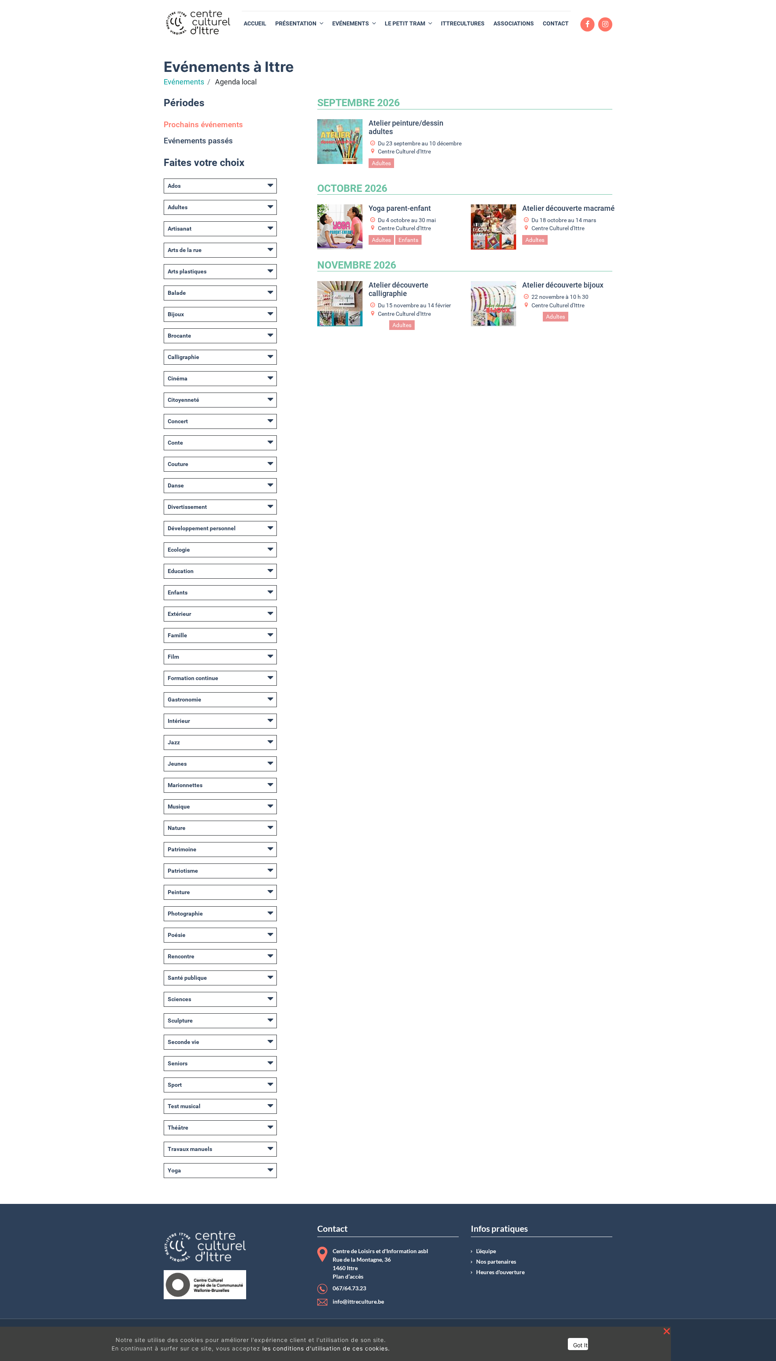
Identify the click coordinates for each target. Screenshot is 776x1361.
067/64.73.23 (349, 1288)
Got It (580, 1345)
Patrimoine (182, 849)
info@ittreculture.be (358, 1301)
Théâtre (178, 1127)
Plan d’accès (348, 1276)
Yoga (174, 1170)
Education (181, 571)
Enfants (178, 592)
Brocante (179, 335)
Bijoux (176, 314)
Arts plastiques (187, 271)
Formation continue (193, 678)
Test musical (184, 1106)
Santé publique (187, 978)
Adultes (178, 207)
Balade (177, 293)
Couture (178, 464)
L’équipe (486, 1251)
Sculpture (180, 1020)
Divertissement (187, 507)
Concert (178, 421)
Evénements (184, 82)
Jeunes (177, 763)
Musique (179, 806)
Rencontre (181, 956)
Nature (177, 828)
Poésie (177, 935)
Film (173, 656)
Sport (175, 1085)
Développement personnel (202, 528)
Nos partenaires (496, 1261)
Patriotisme (183, 870)
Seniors (178, 1063)
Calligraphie (183, 357)
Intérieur (179, 721)
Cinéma (178, 378)
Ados (174, 186)
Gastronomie (184, 699)
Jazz (174, 742)
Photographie (185, 913)
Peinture (179, 892)
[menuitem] (255, 23)
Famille (177, 635)
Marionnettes (185, 785)
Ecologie (179, 549)
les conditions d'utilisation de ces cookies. (326, 1348)
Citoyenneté (183, 400)
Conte (175, 442)
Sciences (179, 999)
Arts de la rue (185, 250)
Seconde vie (183, 1042)
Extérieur (179, 614)
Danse (176, 485)
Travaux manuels (190, 1149)
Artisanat (180, 228)
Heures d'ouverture (500, 1272)
